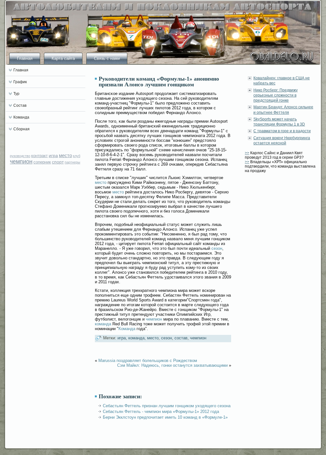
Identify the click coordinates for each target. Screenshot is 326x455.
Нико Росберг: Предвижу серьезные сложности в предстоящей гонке (275, 95)
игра (53, 155)
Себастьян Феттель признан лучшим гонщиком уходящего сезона (166, 405)
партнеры (72, 162)
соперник (42, 162)
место (65, 155)
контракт (39, 155)
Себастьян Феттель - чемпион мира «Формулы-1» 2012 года (161, 411)
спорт (58, 161)
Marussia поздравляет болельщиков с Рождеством (147, 360)
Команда (21, 117)
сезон (216, 248)
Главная (24, 58)
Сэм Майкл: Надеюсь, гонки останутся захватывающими (172, 365)
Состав (19, 105)
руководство (20, 156)
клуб (76, 156)
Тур (16, 93)
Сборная (21, 129)
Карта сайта (63, 58)
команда (103, 323)
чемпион (21, 161)
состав (181, 338)
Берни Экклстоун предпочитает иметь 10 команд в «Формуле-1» (165, 417)
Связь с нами (107, 58)
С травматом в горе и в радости (282, 131)
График (20, 82)
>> (247, 153)
